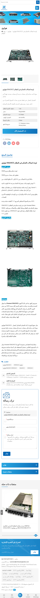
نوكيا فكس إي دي (13, 573)
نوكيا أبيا (5, 573)
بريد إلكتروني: (9, 419)
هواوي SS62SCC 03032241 (10, 368)
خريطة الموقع (5, 587)
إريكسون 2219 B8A (18, 570)
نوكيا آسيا (18, 576)
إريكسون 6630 (7, 580)
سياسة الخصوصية (19, 587)
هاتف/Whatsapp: (10, 427)
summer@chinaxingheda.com (19, 562)
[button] (38, 512)
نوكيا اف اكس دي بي (25, 573)
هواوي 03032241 (18, 365)
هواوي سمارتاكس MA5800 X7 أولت (13, 526)
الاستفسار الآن (19, 131)
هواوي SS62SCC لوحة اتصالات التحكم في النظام (17, 414)
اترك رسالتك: (9, 435)
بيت (4, 31)
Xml (12, 587)
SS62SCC (22, 368)
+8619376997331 (8, 559)
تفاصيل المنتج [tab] (7, 155)
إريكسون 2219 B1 (28, 576)
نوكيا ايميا (28, 570)
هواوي (9, 31)
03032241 (30, 368)
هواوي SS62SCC (7, 365)
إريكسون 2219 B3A (18, 580)
